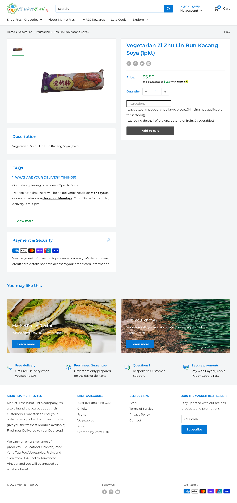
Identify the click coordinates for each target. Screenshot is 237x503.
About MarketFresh (62, 19)
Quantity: (133, 91)
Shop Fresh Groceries (22, 19)
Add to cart (150, 130)
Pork (80, 426)
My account (189, 10)
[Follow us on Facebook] (104, 491)
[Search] (168, 8)
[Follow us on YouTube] (117, 491)
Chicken (83, 408)
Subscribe (194, 429)
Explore (138, 19)
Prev (227, 31)
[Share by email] (148, 63)
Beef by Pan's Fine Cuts (94, 402)
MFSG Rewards (94, 19)
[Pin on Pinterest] (135, 63)
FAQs (133, 402)
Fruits (81, 414)
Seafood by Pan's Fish (93, 432)
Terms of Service (141, 408)
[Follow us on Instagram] (111, 491)
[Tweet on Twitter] (142, 63)
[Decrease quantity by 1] (146, 91)
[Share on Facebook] (128, 63)
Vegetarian (25, 31)
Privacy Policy (139, 414)
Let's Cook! (118, 19)
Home (11, 31)
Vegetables (85, 420)
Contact (135, 420)
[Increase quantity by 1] (165, 91)
